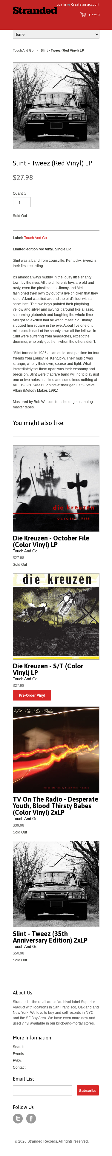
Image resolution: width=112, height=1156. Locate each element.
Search (18, 1047)
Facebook (31, 1119)
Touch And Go (23, 50)
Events (18, 1054)
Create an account (85, 4)
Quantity (19, 193)
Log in (61, 4)
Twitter (18, 1119)
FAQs (17, 1061)
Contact (19, 1067)
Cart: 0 (94, 15)
